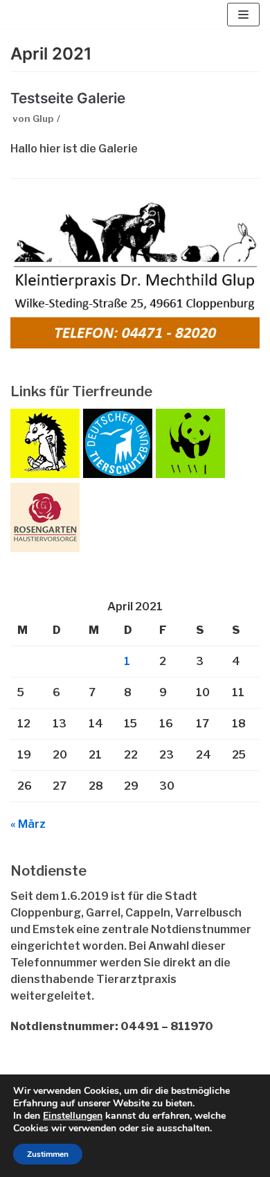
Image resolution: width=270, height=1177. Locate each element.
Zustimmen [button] (48, 1154)
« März (28, 824)
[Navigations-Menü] (243, 14)
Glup (43, 118)
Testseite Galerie (67, 98)
